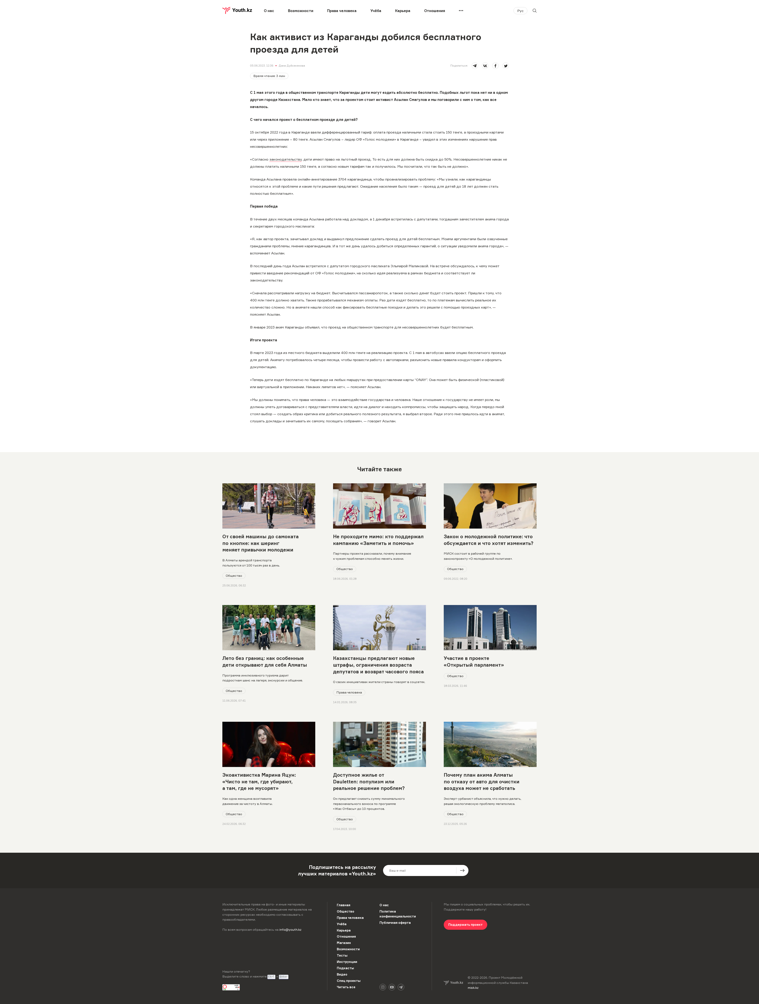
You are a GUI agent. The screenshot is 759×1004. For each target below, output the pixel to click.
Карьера (402, 10)
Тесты (342, 955)
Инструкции (347, 962)
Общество (234, 576)
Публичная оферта (395, 923)
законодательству (285, 159)
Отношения (434, 10)
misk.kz (473, 988)
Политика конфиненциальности (398, 913)
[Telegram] (401, 987)
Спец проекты (349, 981)
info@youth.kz (290, 930)
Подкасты (345, 968)
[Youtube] (392, 987)
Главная (343, 905)
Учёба (375, 10)
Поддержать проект (465, 925)
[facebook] (495, 65)
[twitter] (505, 65)
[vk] (485, 65)
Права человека (342, 10)
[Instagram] (383, 987)
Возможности (300, 10)
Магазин (344, 943)
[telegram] (475, 65)
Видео (342, 974)
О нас (269, 10)
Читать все (346, 987)
